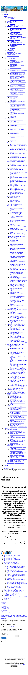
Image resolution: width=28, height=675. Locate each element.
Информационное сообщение (17, 290)
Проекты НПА (13, 125)
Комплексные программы (16, 244)
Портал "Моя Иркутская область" (15, 463)
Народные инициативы (16, 212)
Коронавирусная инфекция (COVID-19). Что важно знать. (17, 417)
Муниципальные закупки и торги (15, 161)
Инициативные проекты (16, 313)
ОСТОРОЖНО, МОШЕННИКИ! (18, 427)
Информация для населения (17, 352)
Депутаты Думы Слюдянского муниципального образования (17, 74)
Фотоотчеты (13, 46)
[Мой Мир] (6, 553)
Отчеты (11, 141)
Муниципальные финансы (13, 196)
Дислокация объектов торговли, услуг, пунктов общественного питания (18, 208)
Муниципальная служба (16, 400)
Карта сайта (4, 610)
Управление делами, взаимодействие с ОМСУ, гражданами (16, 394)
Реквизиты (12, 66)
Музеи (11, 30)
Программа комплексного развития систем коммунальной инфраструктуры (18, 364)
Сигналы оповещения (15, 424)
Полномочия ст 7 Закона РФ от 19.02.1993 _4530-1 (17, 457)
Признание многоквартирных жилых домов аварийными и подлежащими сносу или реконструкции (17, 252)
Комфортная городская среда (14, 40)
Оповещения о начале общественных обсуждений (17, 341)
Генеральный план (14, 122)
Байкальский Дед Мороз (16, 36)
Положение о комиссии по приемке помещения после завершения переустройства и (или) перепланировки (17, 295)
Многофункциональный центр (17, 160)
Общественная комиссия (16, 42)
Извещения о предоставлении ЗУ (18, 343)
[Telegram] (10, 553)
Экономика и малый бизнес (17, 233)
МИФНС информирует (15, 110)
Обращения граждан (12, 429)
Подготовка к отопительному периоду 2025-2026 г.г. (17, 378)
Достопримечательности (16, 29)
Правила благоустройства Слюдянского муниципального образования (17, 307)
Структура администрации (16, 61)
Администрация (11, 58)
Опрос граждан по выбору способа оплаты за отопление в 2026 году (18, 386)
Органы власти (10, 102)
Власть (5, 57)
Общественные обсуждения (17, 373)
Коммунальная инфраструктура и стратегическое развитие (15, 345)
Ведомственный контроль (16, 189)
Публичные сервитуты (15, 326)
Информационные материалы (17, 421)
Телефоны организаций (13, 56)
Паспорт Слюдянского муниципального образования (17, 214)
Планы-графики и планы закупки (18, 165)
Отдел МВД (13, 116)
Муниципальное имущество (17, 325)
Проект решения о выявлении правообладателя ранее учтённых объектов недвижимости (18, 287)
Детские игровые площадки (17, 320)
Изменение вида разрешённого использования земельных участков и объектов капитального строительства (18, 258)
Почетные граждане (12, 21)
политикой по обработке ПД (17, 664)
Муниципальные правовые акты (15, 120)
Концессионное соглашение (17, 166)
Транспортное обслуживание (17, 316)
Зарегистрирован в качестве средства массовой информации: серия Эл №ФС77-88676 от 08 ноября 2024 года (14, 617)
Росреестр (12, 112)
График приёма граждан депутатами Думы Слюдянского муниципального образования (18, 83)
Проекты (12, 138)
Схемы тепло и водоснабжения (17, 351)
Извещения (12, 164)
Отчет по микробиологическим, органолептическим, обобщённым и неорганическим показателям (18, 371)
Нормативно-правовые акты (17, 423)
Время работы (13, 64)
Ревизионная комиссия (12, 96)
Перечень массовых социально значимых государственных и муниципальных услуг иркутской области (18, 150)
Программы (13, 140)
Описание (12, 24)
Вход (2, 611)
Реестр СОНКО (14, 221)
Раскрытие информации (16, 353)
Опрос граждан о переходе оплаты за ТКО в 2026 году (18, 383)
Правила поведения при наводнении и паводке (16, 409)
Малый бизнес (13, 210)
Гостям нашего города (12, 26)
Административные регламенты (18, 144)
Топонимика (13, 241)
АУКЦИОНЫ (13, 328)
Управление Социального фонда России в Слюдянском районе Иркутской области (18, 105)
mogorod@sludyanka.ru (10, 626)
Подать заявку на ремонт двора (17, 44)
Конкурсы (12, 162)
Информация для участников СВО (15, 460)
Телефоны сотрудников (15, 68)
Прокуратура (13, 117)
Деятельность (7, 118)
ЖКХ (11, 349)
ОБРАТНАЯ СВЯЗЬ (6, 608)
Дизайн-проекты (14, 45)
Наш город (12, 18)
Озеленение (13, 321)
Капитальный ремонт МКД (17, 348)
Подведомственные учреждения (18, 65)
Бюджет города (13, 197)
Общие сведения (11, 17)
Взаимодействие (8, 428)
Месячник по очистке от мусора (18, 317)
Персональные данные (15, 396)
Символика (9, 22)
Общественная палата (12, 433)
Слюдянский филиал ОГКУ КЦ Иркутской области (18, 108)
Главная (6, 14)
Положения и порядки (15, 202)
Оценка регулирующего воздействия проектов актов (17, 127)
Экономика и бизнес (12, 205)
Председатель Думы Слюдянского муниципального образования (18, 71)
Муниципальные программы (14, 132)
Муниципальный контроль (13, 168)
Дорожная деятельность (16, 314)
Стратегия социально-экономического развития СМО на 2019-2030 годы (18, 227)
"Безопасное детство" (15, 413)
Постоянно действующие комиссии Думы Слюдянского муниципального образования (17, 87)
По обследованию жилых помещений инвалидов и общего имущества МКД (18, 356)
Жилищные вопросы (15, 347)
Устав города (13, 121)
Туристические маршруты (16, 34)
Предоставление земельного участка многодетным (17, 330)
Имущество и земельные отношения (16, 324)
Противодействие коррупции (17, 80)
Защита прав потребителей (16, 391)
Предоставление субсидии (16, 388)
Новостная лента (11, 54)
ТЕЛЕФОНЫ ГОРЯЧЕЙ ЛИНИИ (18, 459)
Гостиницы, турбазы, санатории (18, 37)
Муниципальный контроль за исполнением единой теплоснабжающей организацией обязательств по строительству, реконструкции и (18, 181)
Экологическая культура (16, 242)
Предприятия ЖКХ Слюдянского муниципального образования (18, 367)
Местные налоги (14, 200)
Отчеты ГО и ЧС (14, 425)
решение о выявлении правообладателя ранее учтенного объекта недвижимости (18, 335)
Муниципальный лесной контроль (18, 177)
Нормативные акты (14, 133)
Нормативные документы (16, 441)
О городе (6, 16)
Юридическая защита (12, 389)
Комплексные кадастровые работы (18, 339)
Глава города (13, 60)
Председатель (13, 97)
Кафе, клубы (13, 38)
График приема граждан (16, 431)
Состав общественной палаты (17, 440)
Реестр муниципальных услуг (17, 153)
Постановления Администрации (18, 124)
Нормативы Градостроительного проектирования (18, 239)
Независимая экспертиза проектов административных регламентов (18, 146)
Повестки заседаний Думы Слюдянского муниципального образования (17, 92)
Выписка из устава (14, 78)
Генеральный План (14, 292)
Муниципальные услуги (13, 142)
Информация (13, 100)
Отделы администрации (16, 62)
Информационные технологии (17, 403)
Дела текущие (10, 50)
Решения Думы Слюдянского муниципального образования (17, 76)
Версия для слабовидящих (8, 612)
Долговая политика (14, 198)
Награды (12, 404)
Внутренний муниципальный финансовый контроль (17, 191)
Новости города (11, 52)
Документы (12, 48)
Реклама (12, 289)
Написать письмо (14, 89)
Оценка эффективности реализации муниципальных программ (17, 136)
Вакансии (3, 602)
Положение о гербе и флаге (17, 25)
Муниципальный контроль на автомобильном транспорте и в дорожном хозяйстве (17, 187)
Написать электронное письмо (17, 432)
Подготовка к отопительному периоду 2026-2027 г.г (17, 381)
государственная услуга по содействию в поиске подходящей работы (18, 231)
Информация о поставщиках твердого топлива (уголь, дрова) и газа (18, 360)
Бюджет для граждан (15, 201)
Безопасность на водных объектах (18, 415)
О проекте (12, 41)
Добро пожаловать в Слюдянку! (18, 28)
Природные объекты (15, 32)
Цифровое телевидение (16, 322)
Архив (11, 49)
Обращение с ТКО (14, 318)
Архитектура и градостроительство (16, 236)
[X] (8, 553)
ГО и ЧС (9, 405)
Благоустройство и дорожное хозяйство (17, 309)
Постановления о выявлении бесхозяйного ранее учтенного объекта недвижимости (17, 300)
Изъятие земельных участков (17, 337)
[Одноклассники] (3, 553)
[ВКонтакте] (1, 553)
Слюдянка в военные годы (16, 20)
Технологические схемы (16, 154)
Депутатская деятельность (16, 94)
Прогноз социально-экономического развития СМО (18, 219)
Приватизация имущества (16, 332)
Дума (8, 69)
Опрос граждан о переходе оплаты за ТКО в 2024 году (18, 375)
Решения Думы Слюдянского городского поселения (17, 130)
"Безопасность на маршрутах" (17, 234)
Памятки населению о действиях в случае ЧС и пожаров (18, 411)
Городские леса (13, 237)
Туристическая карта (15, 33)
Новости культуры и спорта (14, 53)
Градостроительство (15, 245)
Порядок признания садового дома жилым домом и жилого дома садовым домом (18, 248)
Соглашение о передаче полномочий (16, 398)
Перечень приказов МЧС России (18, 407)
